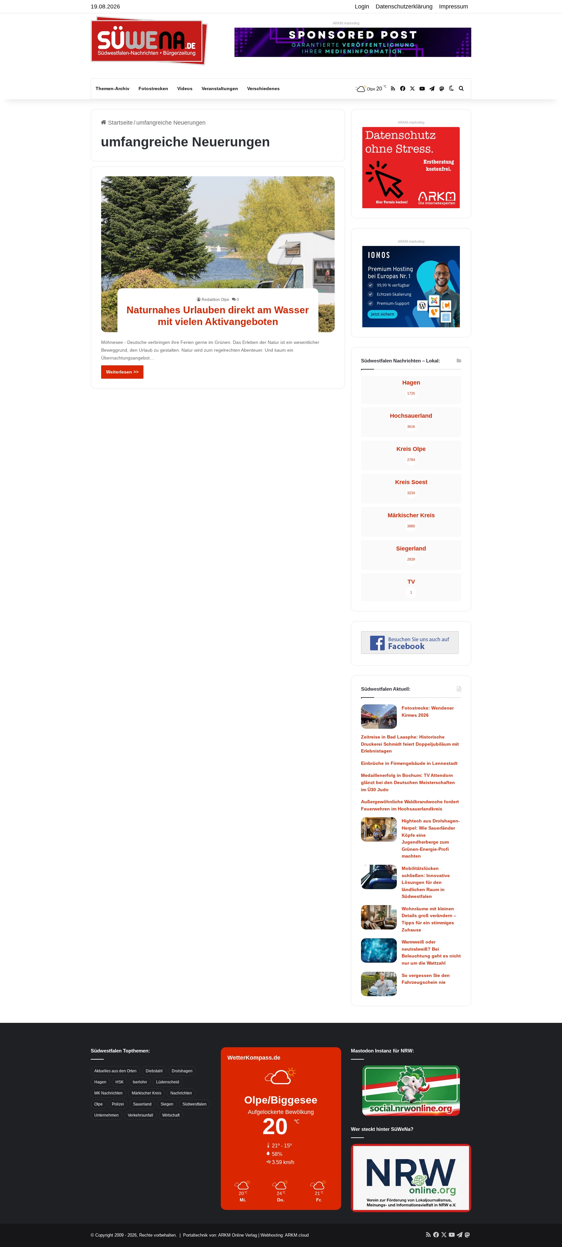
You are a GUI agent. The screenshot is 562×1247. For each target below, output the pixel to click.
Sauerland (142, 1104)
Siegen (167, 1104)
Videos (185, 88)
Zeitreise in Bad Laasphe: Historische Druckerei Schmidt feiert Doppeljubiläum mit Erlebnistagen (410, 743)
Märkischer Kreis (146, 1093)
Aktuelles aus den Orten (115, 1071)
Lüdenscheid (167, 1082)
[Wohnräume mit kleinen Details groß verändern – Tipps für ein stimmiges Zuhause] (379, 917)
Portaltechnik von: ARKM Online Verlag (220, 1235)
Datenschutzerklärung (404, 6)
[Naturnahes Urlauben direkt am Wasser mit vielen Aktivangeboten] (218, 254)
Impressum (453, 6)
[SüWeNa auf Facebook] (410, 652)
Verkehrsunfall (140, 1115)
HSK (119, 1082)
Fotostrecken (153, 88)
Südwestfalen (194, 1104)
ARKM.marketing (346, 23)
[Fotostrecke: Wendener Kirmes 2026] (379, 716)
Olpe (98, 1104)
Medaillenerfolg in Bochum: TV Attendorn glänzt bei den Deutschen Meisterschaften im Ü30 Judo (408, 782)
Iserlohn (140, 1082)
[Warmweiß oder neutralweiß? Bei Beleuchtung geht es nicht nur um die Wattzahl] (379, 950)
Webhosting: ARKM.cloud (285, 1235)
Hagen (100, 1082)
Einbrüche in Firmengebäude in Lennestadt (409, 763)
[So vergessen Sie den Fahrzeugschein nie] (379, 984)
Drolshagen (182, 1071)
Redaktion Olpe (215, 299)
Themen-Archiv (112, 88)
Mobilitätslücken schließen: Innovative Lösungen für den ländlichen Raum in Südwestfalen (426, 882)
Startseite (119, 122)
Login (362, 6)
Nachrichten (181, 1093)
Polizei (118, 1104)
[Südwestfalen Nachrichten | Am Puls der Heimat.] (149, 40)
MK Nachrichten (108, 1093)
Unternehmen (106, 1115)
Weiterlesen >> (122, 371)
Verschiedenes (263, 88)
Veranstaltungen (220, 88)
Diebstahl (154, 1071)
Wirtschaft (171, 1115)
